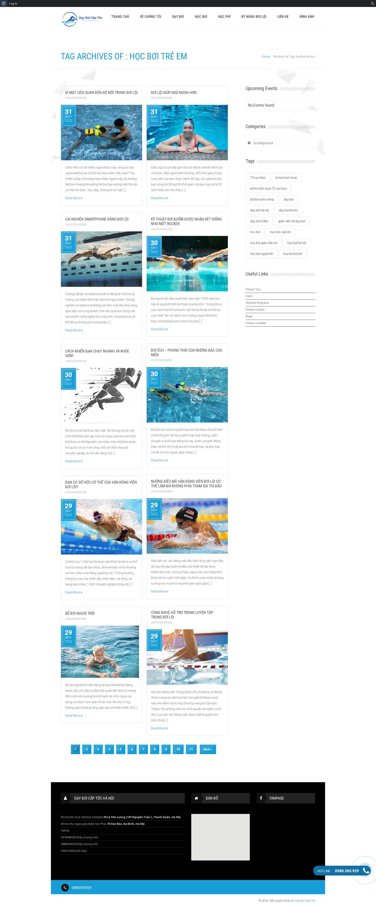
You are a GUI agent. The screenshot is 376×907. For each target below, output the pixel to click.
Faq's (249, 296)
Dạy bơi (178, 17)
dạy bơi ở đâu (259, 221)
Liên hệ (283, 17)
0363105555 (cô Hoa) (74, 850)
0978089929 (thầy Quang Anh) (79, 837)
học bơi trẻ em (292, 254)
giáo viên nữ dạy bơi (291, 221)
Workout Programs (257, 302)
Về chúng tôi (150, 17)
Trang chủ (120, 17)
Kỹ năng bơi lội (253, 17)
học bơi (255, 232)
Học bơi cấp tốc (280, 232)
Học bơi (201, 17)
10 (178, 749)
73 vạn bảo (257, 177)
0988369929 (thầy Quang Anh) (79, 844)
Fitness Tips (253, 289)
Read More (73, 198)
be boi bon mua (286, 177)
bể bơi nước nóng (262, 199)
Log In (13, 3)
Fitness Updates (256, 323)
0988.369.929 (338, 871)
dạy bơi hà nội (259, 210)
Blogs (249, 316)
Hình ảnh (306, 17)
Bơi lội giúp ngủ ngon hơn (173, 92)
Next (207, 749)
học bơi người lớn (261, 254)
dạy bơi (289, 199)
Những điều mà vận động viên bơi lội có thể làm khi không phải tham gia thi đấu (186, 483)
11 (191, 749)
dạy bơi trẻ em (288, 210)
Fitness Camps (255, 309)
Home (266, 56)
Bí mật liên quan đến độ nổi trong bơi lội (101, 92)
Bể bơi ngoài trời (80, 613)
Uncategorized (76, 98)
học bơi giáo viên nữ (263, 243)
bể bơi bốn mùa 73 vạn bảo (268, 188)
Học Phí (224, 17)
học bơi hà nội (296, 243)
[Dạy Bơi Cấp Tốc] (82, 19)
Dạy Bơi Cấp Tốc (305, 900)
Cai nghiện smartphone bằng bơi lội (97, 219)
